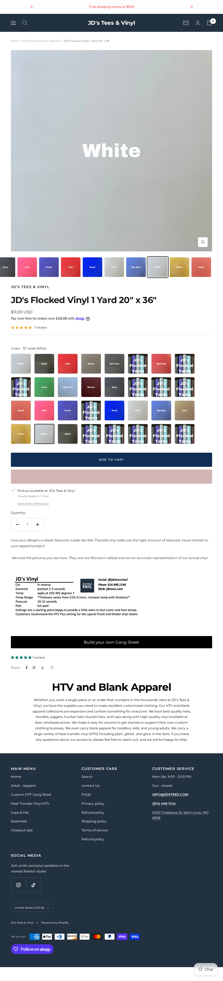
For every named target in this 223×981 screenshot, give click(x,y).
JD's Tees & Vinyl (30, 287)
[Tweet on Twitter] (42, 668)
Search (87, 777)
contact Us (91, 785)
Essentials (19, 821)
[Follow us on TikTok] (33, 884)
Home (15, 41)
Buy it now (111, 476)
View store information (33, 503)
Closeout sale (22, 830)
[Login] (197, 22)
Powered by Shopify (54, 922)
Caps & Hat (20, 812)
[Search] (24, 22)
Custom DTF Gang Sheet (31, 794)
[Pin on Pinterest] (34, 668)
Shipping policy (94, 821)
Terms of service (95, 830)
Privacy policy (93, 803)
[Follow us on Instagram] (18, 884)
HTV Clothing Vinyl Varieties (41, 41)
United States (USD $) (29, 907)
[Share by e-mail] (51, 668)
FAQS (86, 794)
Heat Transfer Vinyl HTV (30, 803)
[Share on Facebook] (27, 668)
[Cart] (209, 22)
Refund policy (93, 812)
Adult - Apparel (23, 785)
